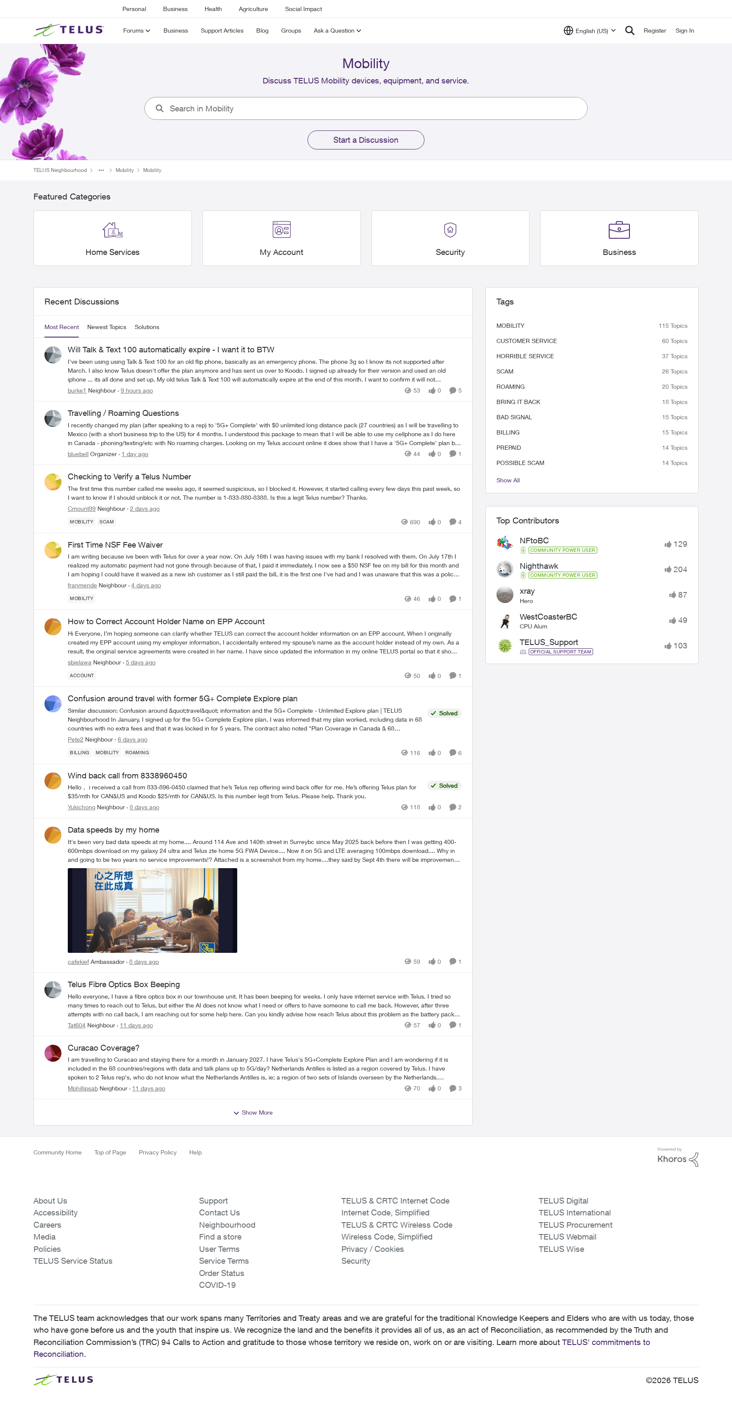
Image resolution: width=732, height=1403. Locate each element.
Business (175, 8)
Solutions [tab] (147, 326)
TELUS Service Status (73, 1260)
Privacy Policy (158, 1152)
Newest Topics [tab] (106, 326)
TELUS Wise (561, 1249)
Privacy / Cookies (372, 1249)
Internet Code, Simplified (385, 1212)
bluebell (78, 453)
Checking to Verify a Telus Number (129, 476)
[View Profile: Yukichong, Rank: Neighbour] (52, 780)
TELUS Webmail (567, 1236)
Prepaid (508, 447)
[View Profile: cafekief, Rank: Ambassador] (52, 835)
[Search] (630, 30)
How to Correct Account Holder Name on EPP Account (166, 621)
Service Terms (224, 1260)
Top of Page (110, 1152)
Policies (47, 1249)
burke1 (77, 390)
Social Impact (303, 8)
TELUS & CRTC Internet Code (395, 1200)
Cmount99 (82, 508)
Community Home (57, 1152)
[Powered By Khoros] (678, 1157)
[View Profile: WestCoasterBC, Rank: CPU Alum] (504, 620)
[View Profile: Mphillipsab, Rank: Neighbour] (52, 1053)
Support (213, 1200)
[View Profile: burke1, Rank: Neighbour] (52, 354)
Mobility (125, 170)
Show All (508, 480)
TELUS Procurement (576, 1224)
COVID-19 (217, 1285)
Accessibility (55, 1212)
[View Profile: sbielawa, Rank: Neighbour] (52, 626)
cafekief (78, 961)
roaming (510, 386)
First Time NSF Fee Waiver (115, 544)
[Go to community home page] (69, 30)
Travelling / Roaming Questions (123, 413)
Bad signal (514, 417)
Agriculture (253, 8)
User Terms (219, 1249)
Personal (134, 8)
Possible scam (520, 462)
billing (508, 432)
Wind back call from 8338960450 (127, 775)
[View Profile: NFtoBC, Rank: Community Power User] (504, 544)
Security (356, 1260)
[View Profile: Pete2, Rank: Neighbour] (52, 703)
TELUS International (575, 1212)
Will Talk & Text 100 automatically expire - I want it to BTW (171, 349)
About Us (50, 1200)
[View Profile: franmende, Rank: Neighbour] (52, 550)
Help (195, 1152)
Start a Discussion (366, 139)
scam (504, 371)
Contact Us (219, 1212)
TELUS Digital (563, 1200)
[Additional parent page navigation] (101, 170)
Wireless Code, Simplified (387, 1236)
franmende (82, 585)
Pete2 (75, 739)
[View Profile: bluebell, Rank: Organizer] (52, 418)
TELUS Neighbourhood (60, 170)
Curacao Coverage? (104, 1047)
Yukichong (81, 807)
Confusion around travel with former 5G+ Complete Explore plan (183, 698)
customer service (526, 340)
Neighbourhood (227, 1224)
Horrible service (525, 356)
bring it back (518, 401)
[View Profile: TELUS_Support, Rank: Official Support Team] (504, 645)
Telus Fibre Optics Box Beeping (124, 984)
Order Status (221, 1273)
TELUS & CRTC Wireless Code (396, 1224)
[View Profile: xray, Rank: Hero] (504, 594)
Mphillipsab (83, 1088)
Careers (47, 1224)
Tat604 (77, 1025)
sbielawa (80, 662)
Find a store (220, 1236)
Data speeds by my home (113, 829)
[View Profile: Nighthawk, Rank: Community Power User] (504, 569)
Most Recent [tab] (61, 326)
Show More (257, 1112)
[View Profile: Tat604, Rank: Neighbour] (52, 989)
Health (213, 8)
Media (44, 1236)
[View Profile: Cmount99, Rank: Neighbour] (52, 481)
